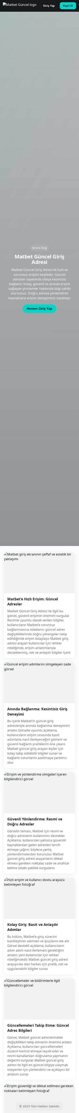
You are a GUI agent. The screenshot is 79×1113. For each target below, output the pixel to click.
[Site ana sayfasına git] (19, 5)
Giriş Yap (49, 5)
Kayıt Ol (68, 5)
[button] (39, 309)
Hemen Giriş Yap (39, 308)
